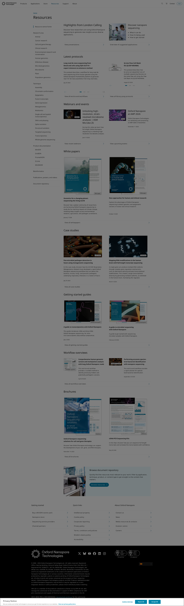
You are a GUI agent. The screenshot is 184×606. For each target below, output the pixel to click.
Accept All (155, 602)
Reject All (141, 602)
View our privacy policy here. (67, 604)
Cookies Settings (127, 602)
